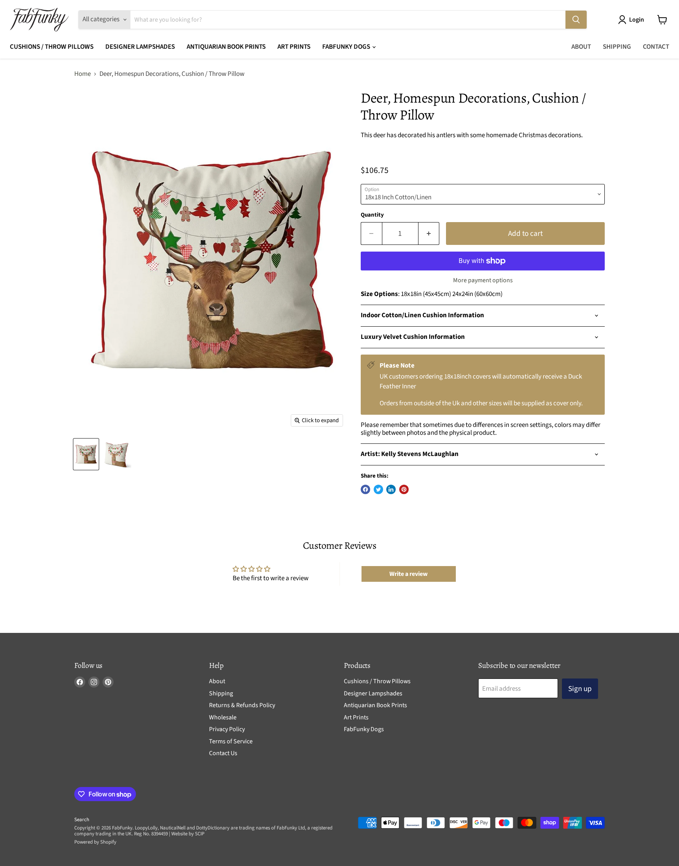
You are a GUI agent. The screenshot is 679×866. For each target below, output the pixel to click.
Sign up (580, 688)
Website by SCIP (187, 833)
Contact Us (223, 753)
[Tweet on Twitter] (378, 489)
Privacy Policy (227, 729)
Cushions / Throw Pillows (52, 46)
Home (82, 74)
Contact (656, 46)
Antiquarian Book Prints (226, 46)
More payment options (483, 280)
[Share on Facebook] (365, 489)
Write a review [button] (408, 574)
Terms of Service (231, 741)
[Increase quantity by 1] (429, 233)
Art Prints (293, 46)
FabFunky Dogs (346, 46)
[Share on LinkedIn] (391, 489)
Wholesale (223, 717)
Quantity (372, 214)
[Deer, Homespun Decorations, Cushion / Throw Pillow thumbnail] (86, 454)
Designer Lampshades (140, 46)
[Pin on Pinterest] (404, 489)
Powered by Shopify (95, 842)
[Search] (576, 20)
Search (81, 819)
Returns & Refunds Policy (242, 705)
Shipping (617, 46)
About (581, 46)
